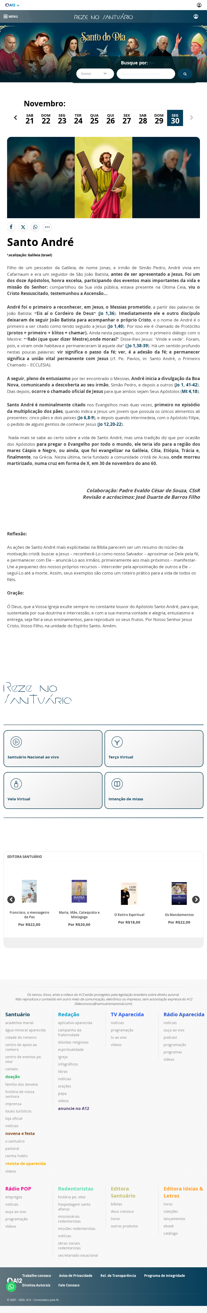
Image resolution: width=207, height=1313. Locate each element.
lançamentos (174, 1218)
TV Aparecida (127, 1014)
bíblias (116, 1204)
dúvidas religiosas (73, 1042)
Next (196, 899)
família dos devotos (21, 1084)
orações (64, 1086)
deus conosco (122, 1211)
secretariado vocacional (78, 1255)
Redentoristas (75, 1188)
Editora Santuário (123, 1192)
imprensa (13, 1103)
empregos (13, 1197)
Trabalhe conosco (36, 1275)
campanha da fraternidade (69, 1032)
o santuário (14, 1141)
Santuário (17, 1014)
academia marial (19, 1022)
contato (11, 1069)
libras (63, 1071)
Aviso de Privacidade (75, 1275)
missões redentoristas (76, 1228)
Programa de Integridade (164, 1275)
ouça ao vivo (174, 1030)
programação (122, 1030)
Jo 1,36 (106, 313)
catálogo (171, 1233)
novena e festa (20, 1133)
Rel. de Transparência (118, 1275)
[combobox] (95, 73)
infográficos (68, 1064)
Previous (11, 899)
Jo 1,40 (116, 326)
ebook (169, 1226)
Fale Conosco (69, 1285)
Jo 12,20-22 (109, 424)
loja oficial (13, 1118)
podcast (170, 1037)
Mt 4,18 (189, 391)
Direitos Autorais (36, 1285)
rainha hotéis (16, 1155)
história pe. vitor (72, 1197)
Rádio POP (18, 1188)
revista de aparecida (25, 1163)
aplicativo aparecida (75, 1022)
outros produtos (124, 1226)
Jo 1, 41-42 (186, 385)
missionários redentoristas (69, 1219)
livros (115, 1218)
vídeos (10, 1171)
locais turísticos (18, 1111)
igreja (63, 1056)
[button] (15, 118)
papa (62, 1093)
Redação (68, 1014)
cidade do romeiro (20, 1037)
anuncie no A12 (73, 1108)
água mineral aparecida (25, 1030)
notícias (11, 1125)
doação (12, 1076)
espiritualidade (71, 1049)
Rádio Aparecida (184, 1014)
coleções (171, 1211)
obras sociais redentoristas (69, 1245)
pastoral (12, 1148)
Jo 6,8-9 (86, 417)
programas (173, 1052)
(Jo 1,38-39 (136, 346)
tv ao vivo (118, 1037)
